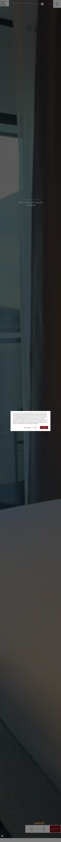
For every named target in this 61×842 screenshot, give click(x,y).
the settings (36, 423)
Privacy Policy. (19, 416)
